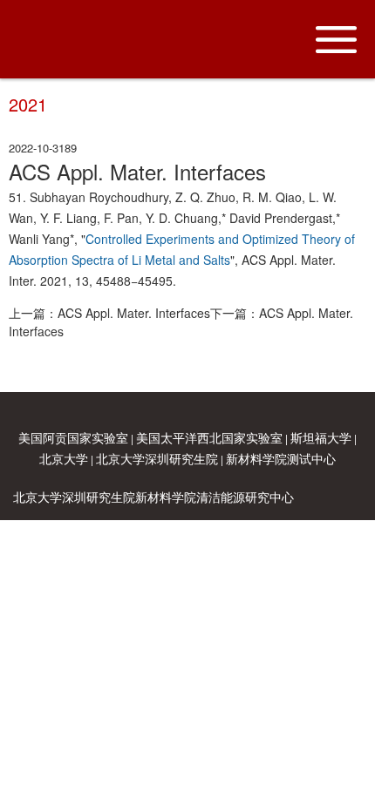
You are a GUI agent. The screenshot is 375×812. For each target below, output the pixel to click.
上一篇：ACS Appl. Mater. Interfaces (109, 312)
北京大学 (63, 458)
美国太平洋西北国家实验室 (209, 437)
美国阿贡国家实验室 (73, 437)
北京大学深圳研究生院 (157, 458)
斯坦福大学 (320, 437)
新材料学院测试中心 (281, 458)
